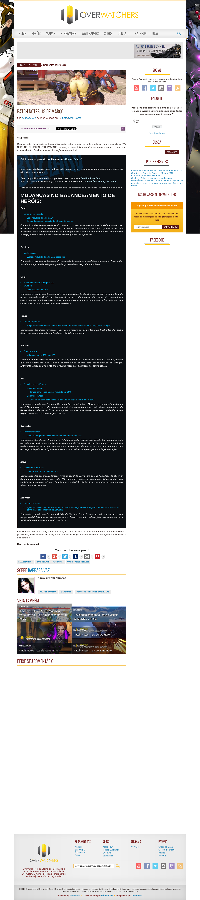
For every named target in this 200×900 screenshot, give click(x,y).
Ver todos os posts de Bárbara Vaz (93, 592)
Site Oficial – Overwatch (81, 851)
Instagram (161, 88)
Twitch (169, 88)
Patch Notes (74, 118)
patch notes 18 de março (78, 562)
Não (137, 120)
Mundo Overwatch (111, 850)
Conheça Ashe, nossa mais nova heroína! (151, 178)
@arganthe (66, 592)
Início (22, 65)
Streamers (68, 33)
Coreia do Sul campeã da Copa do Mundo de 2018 (156, 170)
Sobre (108, 33)
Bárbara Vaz (29, 118)
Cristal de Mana (165, 847)
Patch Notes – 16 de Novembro (38, 650)
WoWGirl (135, 847)
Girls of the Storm (166, 850)
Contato (123, 33)
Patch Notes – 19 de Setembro (92, 650)
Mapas (50, 33)
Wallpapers (90, 33)
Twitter (153, 88)
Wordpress (75, 895)
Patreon (140, 33)
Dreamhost (137, 895)
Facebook (144, 88)
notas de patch (42, 562)
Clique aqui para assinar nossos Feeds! (157, 205)
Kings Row (107, 847)
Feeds (177, 88)
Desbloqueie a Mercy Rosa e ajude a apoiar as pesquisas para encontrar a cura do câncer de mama (157, 183)
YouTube (136, 88)
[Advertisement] (75, 51)
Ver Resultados (157, 133)
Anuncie (78, 847)
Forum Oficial (73, 159)
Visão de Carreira (48, 592)
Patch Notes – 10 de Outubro (91, 634)
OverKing (107, 853)
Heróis (36, 33)
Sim (137, 122)
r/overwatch (108, 856)
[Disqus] (71, 706)
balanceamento (25, 562)
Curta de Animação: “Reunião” (146, 175)
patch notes (58, 562)
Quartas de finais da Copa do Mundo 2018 (152, 173)
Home (22, 33)
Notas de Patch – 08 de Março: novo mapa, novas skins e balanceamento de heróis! (43, 615)
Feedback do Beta (90, 178)
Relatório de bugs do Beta (101, 181)
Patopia (161, 853)
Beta (35, 65)
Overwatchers (99, 15)
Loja (155, 33)
